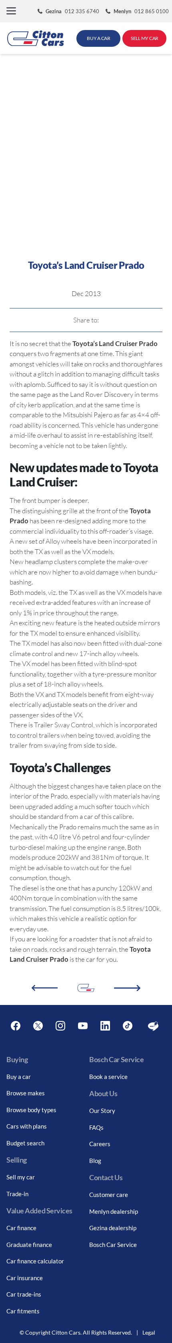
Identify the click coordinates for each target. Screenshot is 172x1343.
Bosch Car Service (113, 1244)
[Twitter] (38, 1026)
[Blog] (153, 1026)
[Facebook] (15, 1026)
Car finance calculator (35, 1261)
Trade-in (17, 1193)
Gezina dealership (112, 1227)
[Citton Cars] (35, 38)
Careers (99, 1143)
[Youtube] (83, 1026)
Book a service (108, 1076)
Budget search (25, 1143)
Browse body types (31, 1109)
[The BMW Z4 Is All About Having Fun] (127, 988)
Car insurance (24, 1277)
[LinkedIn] (105, 1026)
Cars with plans (26, 1126)
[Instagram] (60, 1026)
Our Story (102, 1110)
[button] (11, 11)
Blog (95, 1160)
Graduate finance (29, 1244)
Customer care (108, 1194)
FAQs (96, 1127)
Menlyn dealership (113, 1211)
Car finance (21, 1227)
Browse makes (25, 1093)
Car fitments (23, 1311)
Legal (148, 1332)
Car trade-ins (23, 1294)
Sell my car (20, 1177)
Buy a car (18, 1076)
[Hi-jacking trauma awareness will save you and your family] (45, 988)
